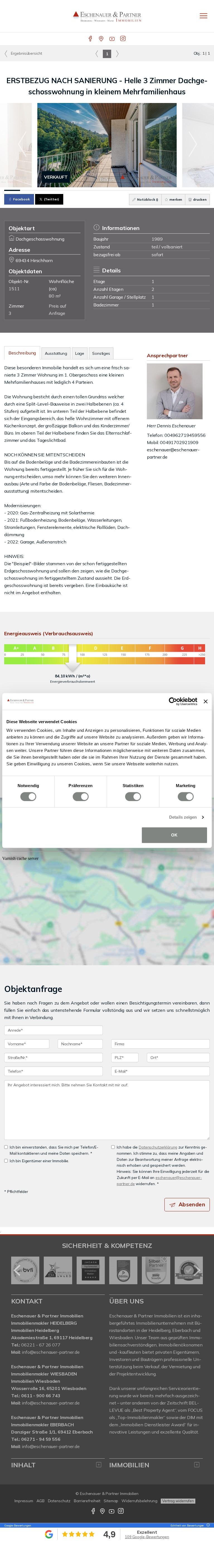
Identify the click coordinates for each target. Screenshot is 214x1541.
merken (175, 199)
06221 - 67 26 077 (40, 1345)
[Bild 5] (75, 190)
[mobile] (203, 16)
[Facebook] (90, 39)
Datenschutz (59, 1500)
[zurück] (17, 1270)
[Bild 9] (139, 190)
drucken (199, 199)
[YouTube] (112, 39)
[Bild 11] (170, 190)
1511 (14, 288)
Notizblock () (147, 199)
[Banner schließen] (206, 701)
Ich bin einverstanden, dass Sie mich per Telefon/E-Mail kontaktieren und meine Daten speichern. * (54, 1150)
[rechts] (117, 53)
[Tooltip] (207, 1525)
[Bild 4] (59, 190)
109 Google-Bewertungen (147, 1537)
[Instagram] (123, 39)
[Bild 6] (91, 190)
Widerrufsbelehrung (139, 1500)
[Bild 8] (123, 190)
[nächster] (196, 1270)
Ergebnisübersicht (26, 53)
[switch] (81, 796)
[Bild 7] (107, 190)
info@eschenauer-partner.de (50, 1352)
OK (174, 835)
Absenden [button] (192, 1204)
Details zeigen (183, 817)
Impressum (23, 1500)
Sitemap (111, 1500)
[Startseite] (107, 16)
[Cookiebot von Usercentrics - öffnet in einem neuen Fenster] (173, 701)
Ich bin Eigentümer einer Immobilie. (39, 1160)
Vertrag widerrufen (178, 1501)
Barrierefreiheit (87, 1500)
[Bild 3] (44, 190)
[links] (97, 53)
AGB (41, 1500)
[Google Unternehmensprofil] (101, 39)
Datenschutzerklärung (158, 1147)
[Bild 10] (154, 190)
